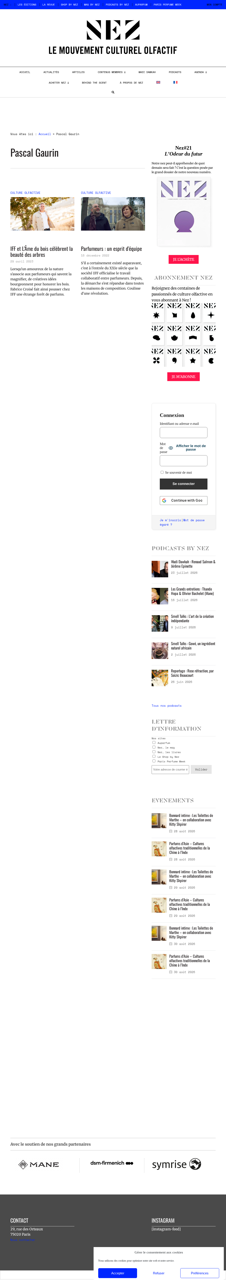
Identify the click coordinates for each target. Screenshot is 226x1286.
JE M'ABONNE (183, 376)
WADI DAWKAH (147, 72)
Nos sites (159, 738)
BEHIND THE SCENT (94, 82)
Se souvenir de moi (178, 472)
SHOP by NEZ (69, 4)
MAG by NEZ (92, 4)
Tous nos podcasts (167, 705)
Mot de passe (163, 448)
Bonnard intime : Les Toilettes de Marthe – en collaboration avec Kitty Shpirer (191, 820)
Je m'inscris (170, 520)
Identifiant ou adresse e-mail (179, 424)
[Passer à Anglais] (158, 82)
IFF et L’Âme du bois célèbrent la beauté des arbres (41, 251)
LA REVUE (48, 4)
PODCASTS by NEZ (117, 4)
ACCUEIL (24, 72)
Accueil (45, 134)
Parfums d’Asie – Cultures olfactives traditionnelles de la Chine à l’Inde (189, 848)
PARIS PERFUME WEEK (167, 4)
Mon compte (214, 4)
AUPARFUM (141, 4)
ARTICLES (78, 72)
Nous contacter (22, 1240)
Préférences (200, 1273)
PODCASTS (175, 72)
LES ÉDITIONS (27, 4)
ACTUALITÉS (51, 72)
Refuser (158, 1273)
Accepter (117, 1273)
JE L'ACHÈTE (183, 259)
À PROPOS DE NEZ (131, 82)
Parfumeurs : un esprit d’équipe (111, 248)
